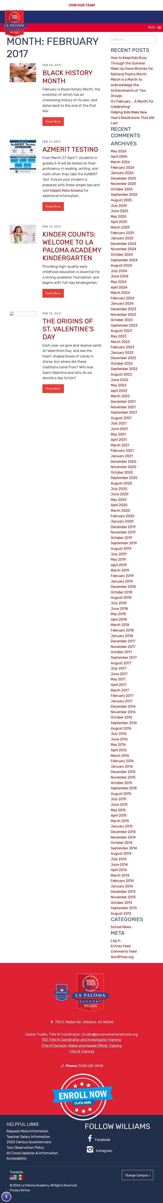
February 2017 (122, 696)
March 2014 (120, 875)
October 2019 (121, 538)
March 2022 (120, 396)
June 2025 (119, 211)
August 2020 (121, 483)
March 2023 (120, 342)
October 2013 (121, 903)
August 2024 (121, 265)
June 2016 (119, 739)
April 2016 (119, 750)
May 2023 (118, 336)
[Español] (20, 1177)
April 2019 (119, 565)
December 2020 (123, 462)
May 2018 (118, 614)
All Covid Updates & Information (32, 1153)
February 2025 (122, 233)
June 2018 (119, 609)
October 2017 (121, 652)
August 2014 (121, 854)
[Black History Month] (23, 72)
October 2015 (121, 783)
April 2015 (118, 815)
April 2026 (119, 156)
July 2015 (118, 799)
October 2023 (122, 320)
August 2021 (121, 418)
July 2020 (119, 489)
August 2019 (121, 549)
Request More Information (27, 1131)
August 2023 (121, 331)
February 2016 (122, 761)
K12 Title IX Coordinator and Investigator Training (81, 1040)
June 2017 (119, 674)
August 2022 (121, 374)
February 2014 (122, 881)
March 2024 (120, 293)
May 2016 (118, 745)
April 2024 (119, 287)
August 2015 (121, 794)
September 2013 (124, 908)
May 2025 (118, 216)
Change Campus (136, 1175)
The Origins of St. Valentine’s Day (68, 329)
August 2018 (121, 598)
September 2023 (124, 325)
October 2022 (122, 363)
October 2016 (121, 717)
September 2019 (124, 543)
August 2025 (121, 200)
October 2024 (122, 255)
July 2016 (118, 734)
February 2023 (122, 347)
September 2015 (124, 788)
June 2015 (119, 805)
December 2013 (123, 892)
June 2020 (119, 494)
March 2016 (120, 756)
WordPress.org (122, 957)
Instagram (103, 1151)
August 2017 (121, 663)
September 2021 (124, 412)
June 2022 (119, 380)
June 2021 (119, 429)
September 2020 (124, 478)
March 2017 (120, 690)
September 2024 (124, 260)
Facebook (102, 1140)
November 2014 (123, 837)
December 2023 (123, 309)
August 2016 (121, 728)
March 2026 (120, 162)
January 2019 (122, 581)
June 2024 (119, 276)
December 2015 (123, 772)
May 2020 (118, 500)
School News (121, 927)
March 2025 (120, 227)
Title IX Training (81, 1051)
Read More (53, 121)
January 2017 (122, 701)
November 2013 (123, 897)
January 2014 (122, 886)
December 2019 (123, 527)
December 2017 (123, 641)
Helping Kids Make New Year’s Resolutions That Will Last (132, 117)
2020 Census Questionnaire (29, 1142)
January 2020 (122, 521)
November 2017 (123, 647)
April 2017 (118, 685)
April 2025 (119, 222)
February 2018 (122, 630)
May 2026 (118, 151)
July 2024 (119, 271)
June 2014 (119, 865)
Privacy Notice (20, 1190)
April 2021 (119, 440)
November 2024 (123, 249)
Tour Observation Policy (25, 1148)
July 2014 (118, 859)
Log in (116, 941)
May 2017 (118, 679)
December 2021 (123, 402)
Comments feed (124, 951)
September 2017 (124, 658)
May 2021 (118, 434)
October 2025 (122, 189)
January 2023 (122, 353)
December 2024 (123, 244)
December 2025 (123, 178)
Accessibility (17, 1158)
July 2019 (118, 554)
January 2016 (122, 766)
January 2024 (122, 303)
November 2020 (123, 467)
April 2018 (119, 619)
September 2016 (124, 723)
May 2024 (118, 282)
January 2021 (122, 456)
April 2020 (119, 505)
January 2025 (122, 238)
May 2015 (118, 810)
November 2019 (123, 532)
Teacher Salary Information (28, 1137)
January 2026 (122, 173)
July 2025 (119, 206)
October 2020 (122, 472)
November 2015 (123, 777)
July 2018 (118, 603)
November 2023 (123, 315)
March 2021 (120, 445)
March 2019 (120, 570)
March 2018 (120, 625)
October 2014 (121, 843)
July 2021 (118, 423)
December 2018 (123, 587)
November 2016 (123, 712)
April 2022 (119, 391)
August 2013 (121, 914)
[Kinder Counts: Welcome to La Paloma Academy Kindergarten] (23, 234)
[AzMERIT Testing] (23, 156)
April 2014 (119, 870)
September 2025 (124, 195)
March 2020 (120, 511)
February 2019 (122, 576)
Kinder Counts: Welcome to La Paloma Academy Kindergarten (71, 246)
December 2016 (123, 706)
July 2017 (118, 668)
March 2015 (120, 821)
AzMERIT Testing (70, 149)
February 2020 (122, 516)
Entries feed (121, 946)
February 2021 (122, 451)
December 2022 (123, 358)
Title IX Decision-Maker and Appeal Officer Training (81, 1046)
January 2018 (122, 636)
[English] (13, 1177)
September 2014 (124, 848)
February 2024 (122, 298)
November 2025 (123, 184)
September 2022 (124, 369)
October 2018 (121, 592)
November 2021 (123, 407)
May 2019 (118, 559)
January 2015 (122, 826)
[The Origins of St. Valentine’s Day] (23, 471)
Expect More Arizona (66, 191)
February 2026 (122, 168)
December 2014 (123, 832)
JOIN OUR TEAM (81, 5)
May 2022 (118, 385)
